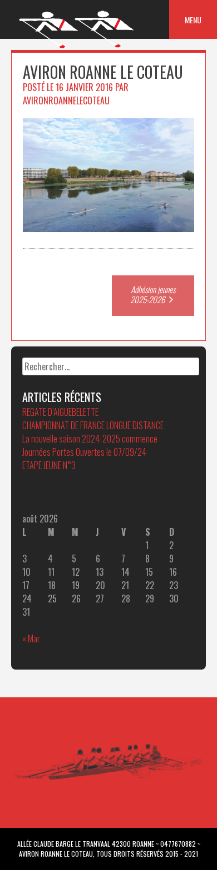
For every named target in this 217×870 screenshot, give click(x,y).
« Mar (31, 638)
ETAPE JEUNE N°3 (49, 465)
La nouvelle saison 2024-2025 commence (89, 438)
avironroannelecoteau (66, 100)
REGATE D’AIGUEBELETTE (60, 412)
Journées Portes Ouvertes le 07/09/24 (84, 452)
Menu (193, 20)
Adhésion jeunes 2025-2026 (152, 294)
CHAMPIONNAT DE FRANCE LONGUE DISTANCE (93, 425)
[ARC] (77, 47)
